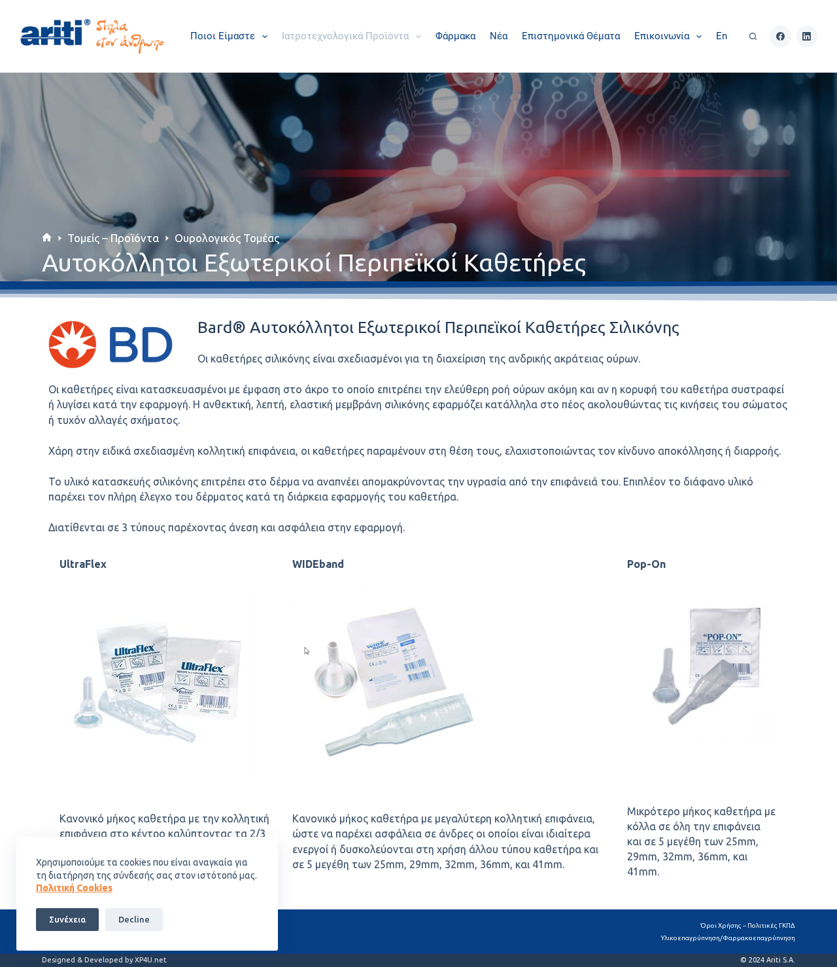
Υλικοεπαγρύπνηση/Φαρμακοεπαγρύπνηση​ (728, 937)
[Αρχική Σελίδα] (47, 238)
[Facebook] (780, 36)
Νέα (498, 36)
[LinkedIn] (807, 36)
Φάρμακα (455, 36)
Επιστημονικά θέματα (571, 36)
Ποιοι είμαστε (222, 36)
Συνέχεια (67, 919)
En (721, 36)
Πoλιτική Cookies (74, 888)
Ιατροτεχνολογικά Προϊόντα (345, 36)
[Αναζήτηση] (753, 36)
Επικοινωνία (661, 36)
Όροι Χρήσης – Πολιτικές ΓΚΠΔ (747, 925)
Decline (134, 919)
